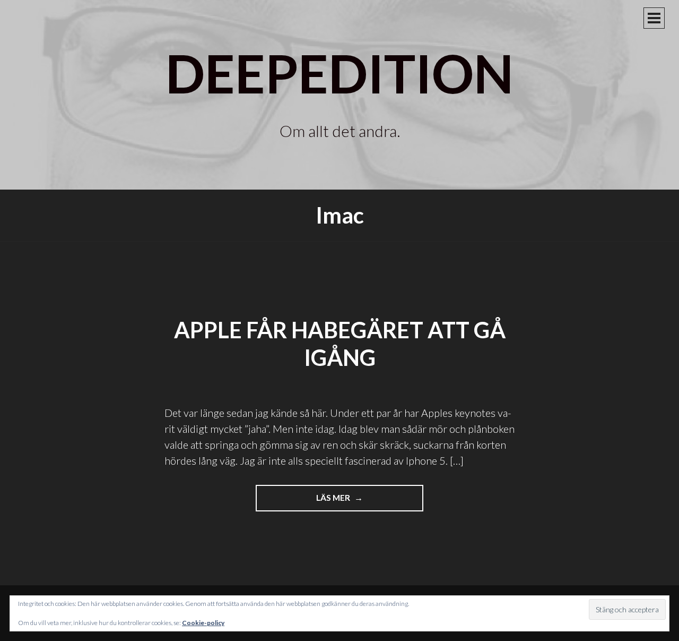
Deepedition (339, 73)
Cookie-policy (203, 623)
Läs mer (349, 501)
